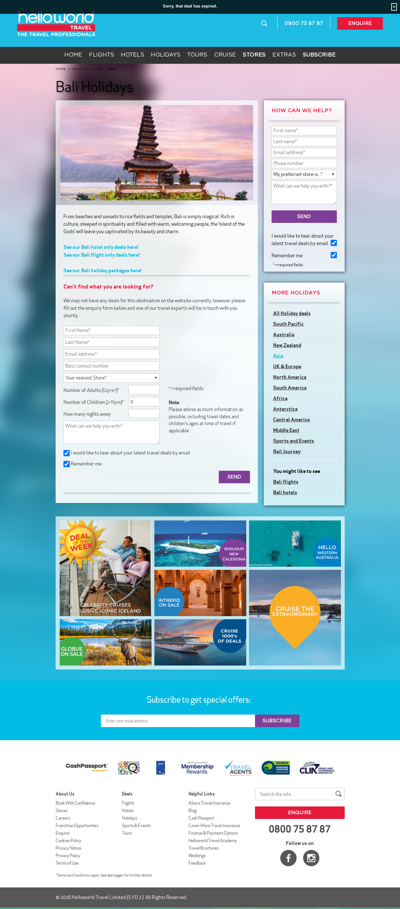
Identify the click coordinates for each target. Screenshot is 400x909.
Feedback (197, 863)
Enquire (360, 23)
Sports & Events (136, 825)
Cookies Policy (68, 840)
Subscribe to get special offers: (199, 699)
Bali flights (285, 482)
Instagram (311, 858)
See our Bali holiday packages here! (102, 270)
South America (290, 387)
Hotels (132, 55)
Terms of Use (67, 863)
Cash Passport (201, 818)
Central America (291, 419)
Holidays (165, 55)
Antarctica (285, 409)
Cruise (225, 55)
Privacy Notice (68, 848)
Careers (63, 818)
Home (73, 55)
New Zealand (287, 345)
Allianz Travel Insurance (209, 803)
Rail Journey (287, 451)
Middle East (286, 430)
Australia (283, 334)
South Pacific (288, 324)
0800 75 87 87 (303, 23)
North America (289, 377)
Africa (280, 398)
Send (304, 216)
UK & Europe (287, 366)
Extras (284, 55)
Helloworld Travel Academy (212, 840)
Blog (192, 810)
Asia (278, 356)
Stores (62, 810)
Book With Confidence (75, 803)
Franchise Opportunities (77, 825)
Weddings (197, 855)
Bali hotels (285, 492)
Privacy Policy (68, 855)
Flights (101, 55)
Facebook (288, 858)
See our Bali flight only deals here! (101, 255)
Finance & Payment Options (213, 833)
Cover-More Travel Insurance (214, 825)
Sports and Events (293, 441)
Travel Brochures (203, 848)
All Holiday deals (292, 313)
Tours (197, 55)
